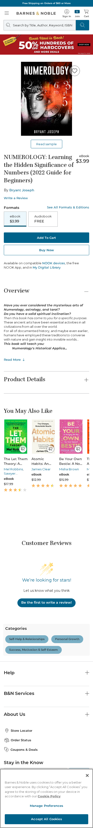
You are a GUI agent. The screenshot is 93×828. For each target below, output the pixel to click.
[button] (46, 414)
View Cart (80, 782)
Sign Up (11, 814)
